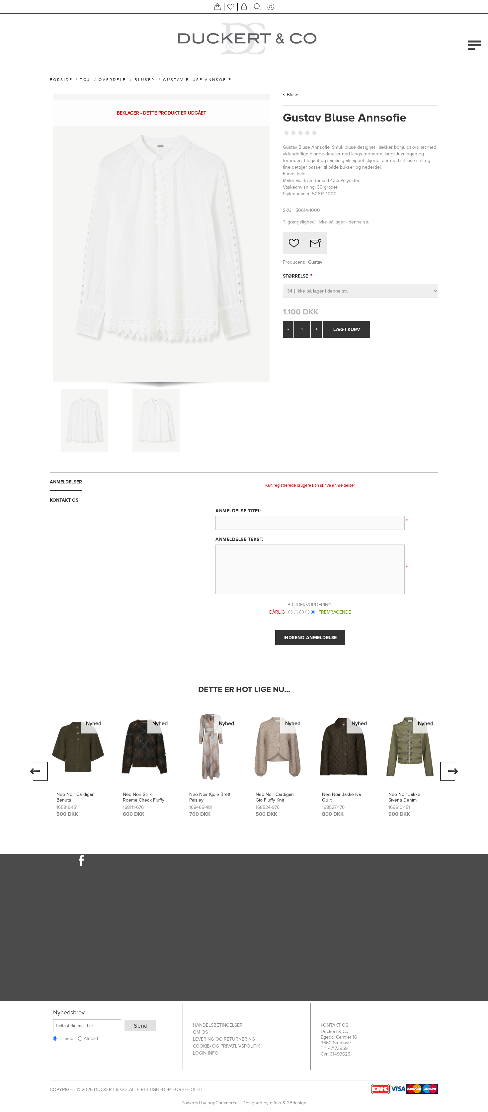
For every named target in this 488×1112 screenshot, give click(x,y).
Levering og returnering (224, 1039)
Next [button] (449, 771)
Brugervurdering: (310, 605)
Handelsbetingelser (218, 1025)
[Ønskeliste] (230, 6)
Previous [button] (39, 771)
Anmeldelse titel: (238, 510)
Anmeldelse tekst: (239, 539)
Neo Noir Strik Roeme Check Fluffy (143, 797)
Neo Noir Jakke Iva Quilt (341, 797)
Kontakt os (334, 1025)
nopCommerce (222, 1103)
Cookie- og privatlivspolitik (226, 1046)
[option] (78, 765)
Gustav (315, 262)
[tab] (110, 482)
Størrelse (296, 276)
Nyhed (93, 723)
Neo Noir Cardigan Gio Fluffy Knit (275, 797)
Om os (200, 1032)
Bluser (293, 95)
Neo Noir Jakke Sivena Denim (404, 797)
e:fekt (275, 1103)
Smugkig (78, 724)
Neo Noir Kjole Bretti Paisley (210, 797)
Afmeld (91, 1038)
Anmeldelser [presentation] (66, 481)
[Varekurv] (217, 6)
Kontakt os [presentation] (64, 500)
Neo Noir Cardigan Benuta (75, 797)
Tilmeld (66, 1038)
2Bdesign (296, 1103)
